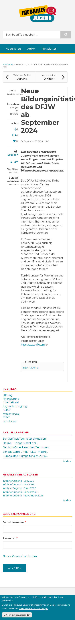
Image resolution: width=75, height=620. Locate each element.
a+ (16, 162)
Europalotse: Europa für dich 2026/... (25, 456)
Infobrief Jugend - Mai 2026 (18, 484)
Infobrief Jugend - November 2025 (23, 495)
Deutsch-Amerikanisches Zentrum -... (26, 447)
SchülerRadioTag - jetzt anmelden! (24, 438)
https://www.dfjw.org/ (34, 344)
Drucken (12, 154)
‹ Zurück (21, 79)
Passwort (10, 538)
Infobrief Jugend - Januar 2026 (20, 491)
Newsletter (49, 48)
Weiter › (49, 79)
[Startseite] (37, 13)
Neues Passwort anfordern (20, 556)
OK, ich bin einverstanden (16, 614)
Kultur (6, 410)
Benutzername (14, 522)
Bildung (8, 395)
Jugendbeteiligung (15, 406)
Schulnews (9, 421)
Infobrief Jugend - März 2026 (19, 488)
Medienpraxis (11, 413)
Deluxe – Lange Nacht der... (20, 443)
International (30, 367)
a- (11, 162)
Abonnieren (13, 48)
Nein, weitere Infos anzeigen (33, 608)
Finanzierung (11, 398)
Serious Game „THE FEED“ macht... (25, 451)
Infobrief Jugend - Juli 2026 (18, 480)
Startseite (8, 64)
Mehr (66, 461)
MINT (6, 417)
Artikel (31, 48)
